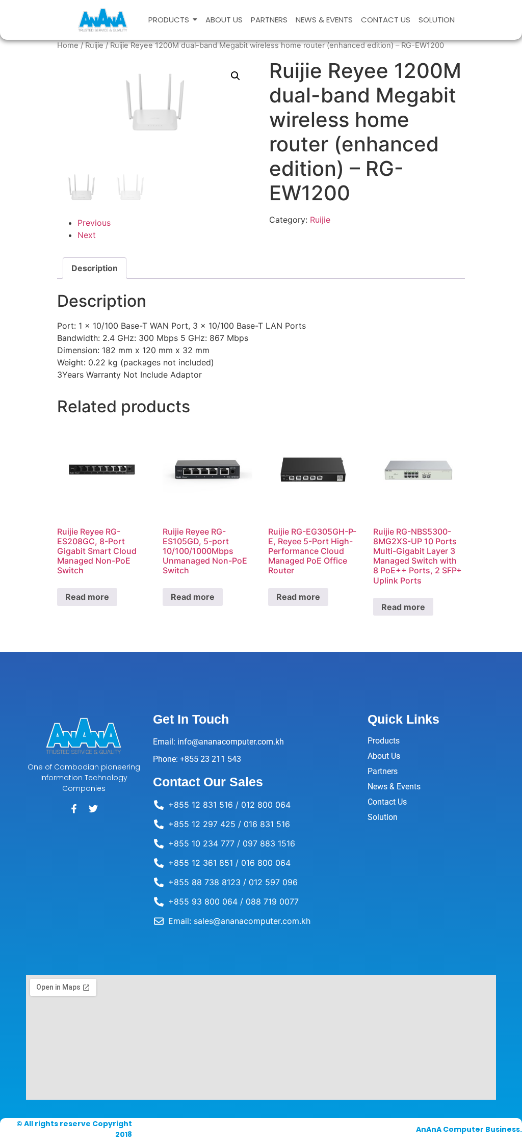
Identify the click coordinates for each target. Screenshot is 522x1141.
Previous (94, 223)
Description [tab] (94, 268)
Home (68, 45)
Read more (87, 597)
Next (86, 235)
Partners (383, 771)
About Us (384, 756)
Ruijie (94, 45)
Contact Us (387, 802)
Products (384, 741)
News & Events (394, 786)
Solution (383, 817)
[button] (235, 76)
